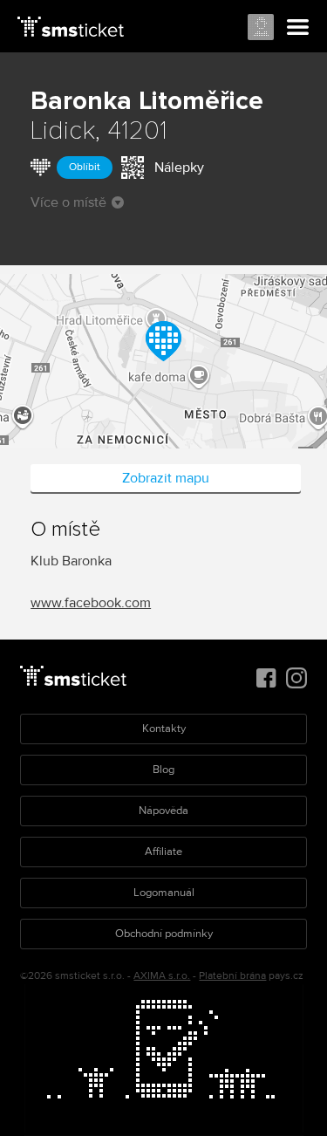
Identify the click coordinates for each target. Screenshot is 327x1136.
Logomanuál (163, 893)
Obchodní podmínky (164, 934)
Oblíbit (84, 167)
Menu (298, 28)
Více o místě (68, 202)
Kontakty (164, 729)
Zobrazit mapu (165, 478)
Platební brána (232, 975)
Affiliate (163, 852)
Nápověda (163, 811)
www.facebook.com (91, 603)
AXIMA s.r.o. (161, 975)
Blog (163, 770)
